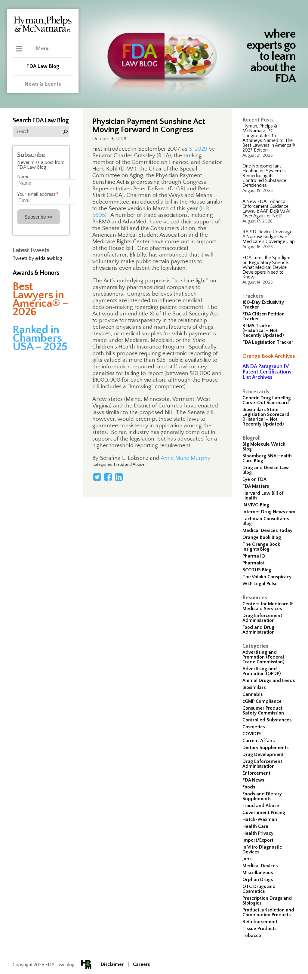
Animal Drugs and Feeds (268, 680)
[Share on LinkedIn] (119, 476)
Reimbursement (259, 921)
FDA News (253, 780)
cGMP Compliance (262, 701)
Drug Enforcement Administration (262, 618)
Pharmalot (253, 563)
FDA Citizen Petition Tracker (263, 316)
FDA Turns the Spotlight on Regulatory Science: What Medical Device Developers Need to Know (266, 267)
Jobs (246, 859)
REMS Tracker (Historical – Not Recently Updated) (263, 330)
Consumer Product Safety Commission (263, 710)
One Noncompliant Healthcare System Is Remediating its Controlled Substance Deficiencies (264, 175)
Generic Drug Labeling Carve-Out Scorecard (266, 400)
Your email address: (37, 194)
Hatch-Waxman (259, 819)
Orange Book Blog (261, 537)
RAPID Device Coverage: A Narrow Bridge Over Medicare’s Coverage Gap (268, 236)
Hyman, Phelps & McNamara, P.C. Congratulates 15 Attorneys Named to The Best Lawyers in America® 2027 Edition (268, 138)
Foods (248, 787)
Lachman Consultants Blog (265, 521)
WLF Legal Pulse (260, 583)
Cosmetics (253, 727)
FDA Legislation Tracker (267, 342)
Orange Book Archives (268, 356)
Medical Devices (260, 865)
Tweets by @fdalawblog (37, 258)
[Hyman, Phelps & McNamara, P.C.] (42, 31)
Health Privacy (257, 833)
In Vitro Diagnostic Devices (262, 849)
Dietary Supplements (265, 747)
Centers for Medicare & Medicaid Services (267, 606)
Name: (23, 177)
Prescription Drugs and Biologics (267, 901)
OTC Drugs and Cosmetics (259, 889)
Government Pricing (263, 812)
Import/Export (257, 840)
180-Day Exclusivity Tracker (263, 305)
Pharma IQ (253, 556)
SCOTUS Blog (256, 570)
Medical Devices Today (267, 530)
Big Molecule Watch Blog (263, 446)
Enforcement (256, 773)
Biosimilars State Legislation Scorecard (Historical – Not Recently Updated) (265, 417)
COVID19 (251, 733)
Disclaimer (112, 964)
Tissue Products (259, 928)
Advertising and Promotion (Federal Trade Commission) (263, 657)
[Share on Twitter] (97, 476)
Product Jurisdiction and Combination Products (268, 912)
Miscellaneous (257, 872)
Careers (141, 964)
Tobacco (251, 935)
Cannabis (252, 694)
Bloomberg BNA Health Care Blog (267, 458)
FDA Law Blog (42, 66)
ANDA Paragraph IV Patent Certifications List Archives (266, 372)
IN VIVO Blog (255, 505)
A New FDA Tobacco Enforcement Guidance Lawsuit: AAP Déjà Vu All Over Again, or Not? (266, 209)
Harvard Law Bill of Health (263, 495)
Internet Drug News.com (268, 512)
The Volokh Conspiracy (266, 576)
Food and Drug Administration (258, 630)
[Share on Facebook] (108, 476)
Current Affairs (258, 740)
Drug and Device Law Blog (265, 470)
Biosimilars (254, 687)
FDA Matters (255, 486)
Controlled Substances (266, 720)
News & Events (42, 84)
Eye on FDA (254, 479)
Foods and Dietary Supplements (262, 796)
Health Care (255, 826)
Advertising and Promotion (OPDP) (261, 671)
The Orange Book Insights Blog (261, 547)
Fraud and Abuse (260, 805)
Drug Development (263, 754)
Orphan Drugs (257, 879)
